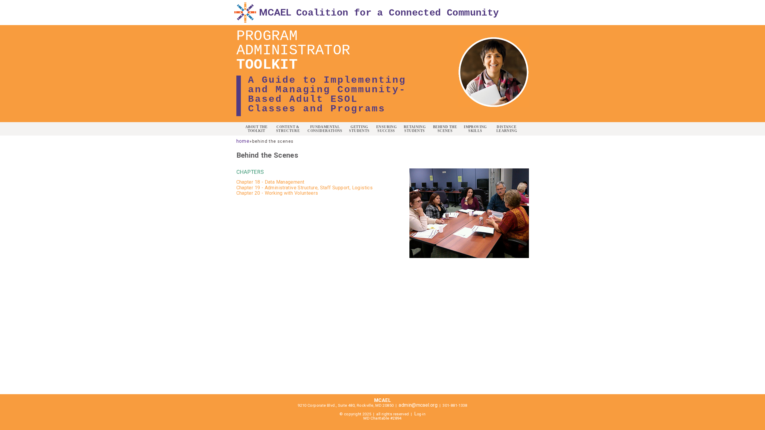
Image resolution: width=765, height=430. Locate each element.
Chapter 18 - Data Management (270, 182)
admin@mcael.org (418, 405)
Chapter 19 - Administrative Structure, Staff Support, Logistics (304, 188)
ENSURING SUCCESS (386, 129)
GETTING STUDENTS (359, 129)
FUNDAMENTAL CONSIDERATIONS (324, 129)
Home (243, 141)
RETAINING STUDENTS (415, 129)
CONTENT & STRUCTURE (288, 129)
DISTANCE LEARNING (506, 129)
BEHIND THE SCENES (445, 129)
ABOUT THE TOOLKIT (256, 129)
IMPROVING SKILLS (475, 129)
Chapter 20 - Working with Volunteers (277, 193)
